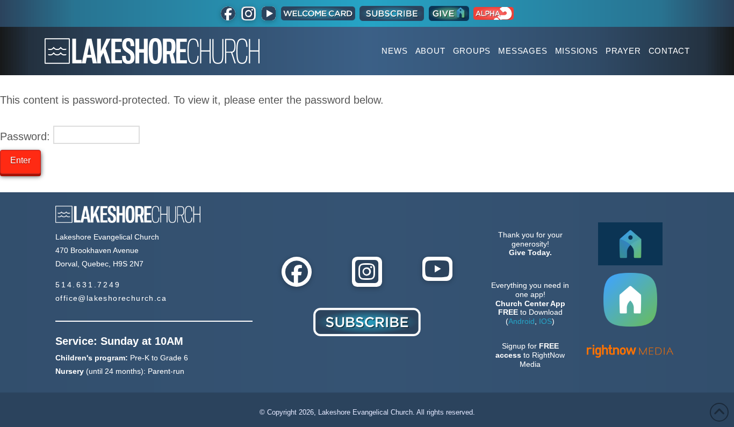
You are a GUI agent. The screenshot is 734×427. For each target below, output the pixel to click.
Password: (26, 136)
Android (521, 321)
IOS (545, 321)
